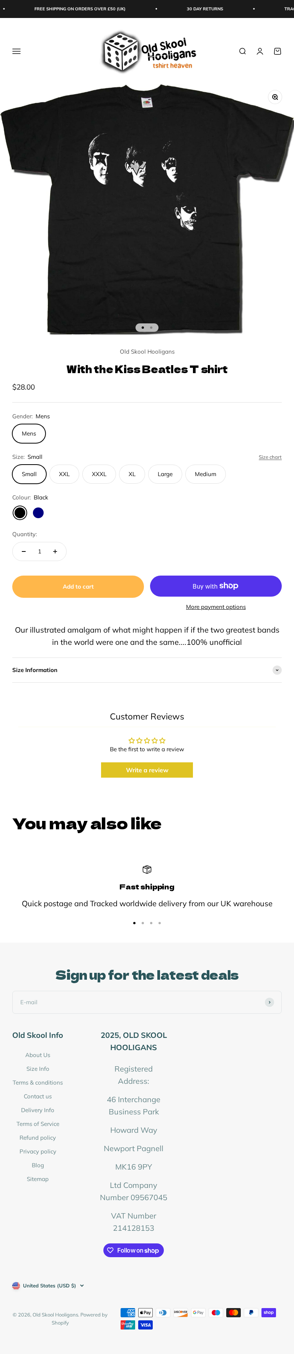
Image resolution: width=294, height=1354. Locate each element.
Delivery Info (37, 1110)
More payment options (216, 606)
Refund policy (38, 1137)
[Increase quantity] (55, 551)
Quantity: (24, 534)
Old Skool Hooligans (147, 351)
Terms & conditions (38, 1082)
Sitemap (38, 1179)
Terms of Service (37, 1123)
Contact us (38, 1096)
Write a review (147, 770)
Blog (38, 1165)
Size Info (37, 1068)
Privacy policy (38, 1151)
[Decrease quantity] (24, 551)
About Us (37, 1055)
